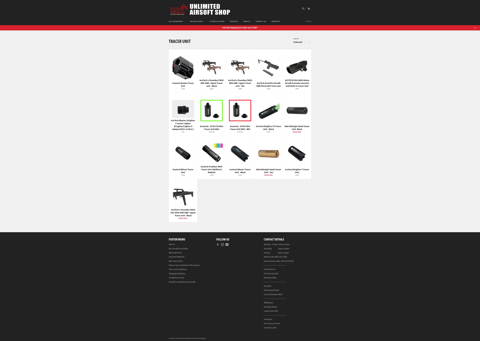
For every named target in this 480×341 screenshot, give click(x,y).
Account (308, 21)
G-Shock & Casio (217, 21)
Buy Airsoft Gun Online (178, 248)
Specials (234, 21)
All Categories (176, 21)
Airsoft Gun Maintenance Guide (182, 281)
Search (172, 244)
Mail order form (175, 252)
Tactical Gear (196, 21)
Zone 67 (246, 21)
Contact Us (261, 21)
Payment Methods (176, 256)
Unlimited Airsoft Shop (182, 338)
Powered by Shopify (198, 338)
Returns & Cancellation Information (184, 265)
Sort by (296, 39)
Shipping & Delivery (177, 273)
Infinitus (275, 21)
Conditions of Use (176, 277)
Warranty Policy (176, 261)
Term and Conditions (178, 269)
